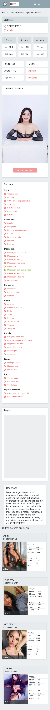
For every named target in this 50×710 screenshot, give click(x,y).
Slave (9, 314)
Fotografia (11, 227)
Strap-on (10, 318)
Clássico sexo (13, 194)
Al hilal (19, 12)
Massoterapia (12, 266)
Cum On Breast (13, 381)
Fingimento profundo (15, 344)
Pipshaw (10, 241)
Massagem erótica (14, 256)
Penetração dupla (14, 208)
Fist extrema (12, 370)
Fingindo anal (12, 366)
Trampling (11, 328)
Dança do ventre (13, 292)
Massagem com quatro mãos (19, 270)
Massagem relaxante (15, 277)
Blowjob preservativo (15, 337)
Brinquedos (12, 211)
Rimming (10, 244)
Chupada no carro (14, 347)
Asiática (32, 71)
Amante (10, 304)
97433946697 (14, 26)
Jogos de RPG (13, 321)
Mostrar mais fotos (25, 170)
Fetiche (10, 215)
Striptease (11, 289)
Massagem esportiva (15, 273)
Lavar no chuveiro (14, 237)
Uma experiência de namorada (19, 340)
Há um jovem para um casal (18, 230)
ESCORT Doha (8, 12)
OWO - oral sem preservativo (18, 201)
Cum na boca (12, 378)
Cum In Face (12, 385)
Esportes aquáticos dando (18, 393)
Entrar (40, 3)
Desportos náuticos (15, 397)
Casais (10, 234)
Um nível (10, 197)
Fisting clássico (13, 363)
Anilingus (11, 354)
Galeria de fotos (14, 88)
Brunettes (32, 78)
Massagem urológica (15, 259)
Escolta (10, 223)
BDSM (9, 311)
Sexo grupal (12, 204)
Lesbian (10, 296)
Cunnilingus (12, 351)
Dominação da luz (14, 307)
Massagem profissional (16, 252)
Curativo (10, 325)
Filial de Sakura (13, 280)
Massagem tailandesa (16, 263)
